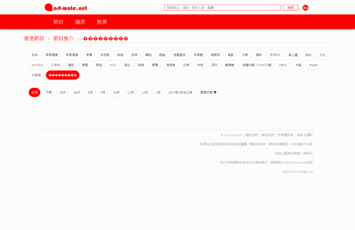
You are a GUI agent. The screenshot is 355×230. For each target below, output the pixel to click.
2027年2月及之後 (180, 92)
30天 (62, 92)
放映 (141, 65)
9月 (102, 92)
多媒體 (198, 54)
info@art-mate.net (293, 162)
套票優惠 (51, 54)
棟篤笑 (215, 54)
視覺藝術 (179, 54)
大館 (298, 65)
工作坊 (55, 65)
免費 (89, 54)
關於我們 (251, 135)
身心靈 (293, 54)
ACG (113, 65)
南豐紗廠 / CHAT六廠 (256, 65)
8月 (90, 92)
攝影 (259, 54)
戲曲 (162, 54)
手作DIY (275, 54)
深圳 (214, 65)
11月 (130, 92)
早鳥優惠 (72, 54)
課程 (99, 65)
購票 (80, 21)
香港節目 (34, 38)
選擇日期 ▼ (208, 92)
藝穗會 (229, 65)
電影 (231, 54)
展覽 (155, 65)
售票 (102, 21)
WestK (313, 65)
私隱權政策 (285, 135)
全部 (34, 54)
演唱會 (170, 65)
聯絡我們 (268, 135)
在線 (186, 65)
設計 (308, 54)
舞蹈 (148, 54)
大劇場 (36, 75)
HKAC (283, 65)
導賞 (85, 65)
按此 (309, 153)
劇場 (120, 54)
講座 (71, 65)
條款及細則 (305, 135)
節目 (58, 21)
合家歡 (104, 54)
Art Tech (37, 65)
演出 (127, 65)
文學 (245, 54)
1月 (158, 92)
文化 (323, 54)
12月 (145, 92)
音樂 (134, 54)
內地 (200, 65)
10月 (116, 92)
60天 (77, 92)
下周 (48, 92)
